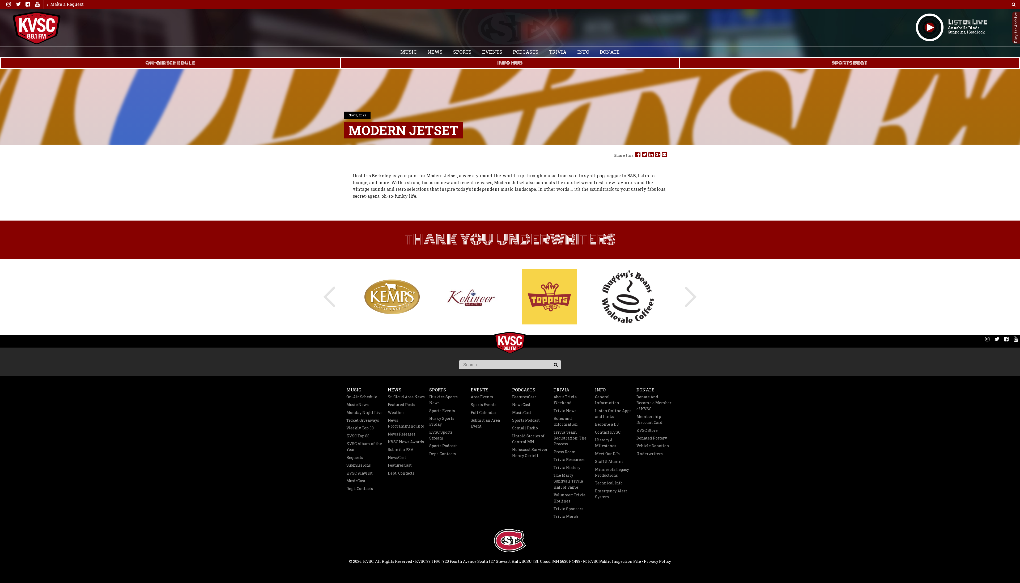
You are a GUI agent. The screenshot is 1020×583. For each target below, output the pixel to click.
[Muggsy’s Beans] (628, 296)
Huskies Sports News (443, 399)
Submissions (358, 465)
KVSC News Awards (406, 441)
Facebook (27, 4)
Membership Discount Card (649, 419)
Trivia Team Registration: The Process (570, 438)
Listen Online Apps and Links (613, 413)
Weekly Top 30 (360, 427)
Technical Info (609, 482)
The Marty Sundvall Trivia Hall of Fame (568, 481)
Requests (354, 457)
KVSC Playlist (359, 473)
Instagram (8, 4)
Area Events (482, 396)
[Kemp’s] (392, 297)
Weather (396, 412)
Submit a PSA (400, 449)
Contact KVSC (607, 432)
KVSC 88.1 (37, 27)
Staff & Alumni (609, 461)
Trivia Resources (569, 459)
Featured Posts (401, 404)
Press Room (565, 451)
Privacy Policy (657, 561)
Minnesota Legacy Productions (612, 472)
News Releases (401, 434)
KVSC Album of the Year (364, 446)
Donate (610, 52)
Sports (462, 52)
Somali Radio (525, 427)
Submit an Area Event (485, 423)
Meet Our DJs (607, 453)
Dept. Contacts (359, 488)
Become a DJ (607, 424)
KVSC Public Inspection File (614, 561)
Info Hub (509, 62)
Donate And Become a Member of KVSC (654, 402)
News (435, 52)
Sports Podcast (443, 445)
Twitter (18, 4)
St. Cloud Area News (406, 396)
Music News (357, 404)
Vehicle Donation (652, 445)
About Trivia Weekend (565, 399)
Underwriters (649, 453)
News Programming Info (406, 423)
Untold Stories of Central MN (528, 438)
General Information (607, 399)
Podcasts (525, 52)
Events (492, 52)
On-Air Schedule (361, 396)
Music (408, 52)
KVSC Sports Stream (441, 435)
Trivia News (565, 410)
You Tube (37, 4)
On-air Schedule (170, 62)
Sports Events (442, 410)
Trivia (558, 52)
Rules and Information (566, 421)
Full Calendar (483, 412)
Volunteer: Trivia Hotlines (569, 497)
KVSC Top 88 (357, 435)
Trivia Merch (566, 516)
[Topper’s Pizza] (549, 296)
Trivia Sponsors (568, 508)
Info (583, 52)
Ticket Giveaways (362, 420)
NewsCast (397, 457)
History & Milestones (605, 442)
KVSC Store (647, 430)
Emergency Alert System (611, 493)
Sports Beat (849, 62)
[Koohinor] (470, 296)
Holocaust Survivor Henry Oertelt (530, 452)
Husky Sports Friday (441, 421)
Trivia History (567, 467)
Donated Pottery (651, 438)
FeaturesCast (400, 465)
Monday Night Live (364, 412)
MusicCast (356, 480)
